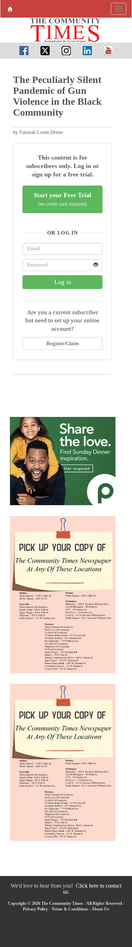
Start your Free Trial (62, 199)
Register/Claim (62, 343)
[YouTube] (108, 50)
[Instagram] (66, 50)
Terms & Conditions (69, 909)
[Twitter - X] (45, 50)
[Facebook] (24, 50)
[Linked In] (87, 50)
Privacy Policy (35, 909)
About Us (100, 909)
